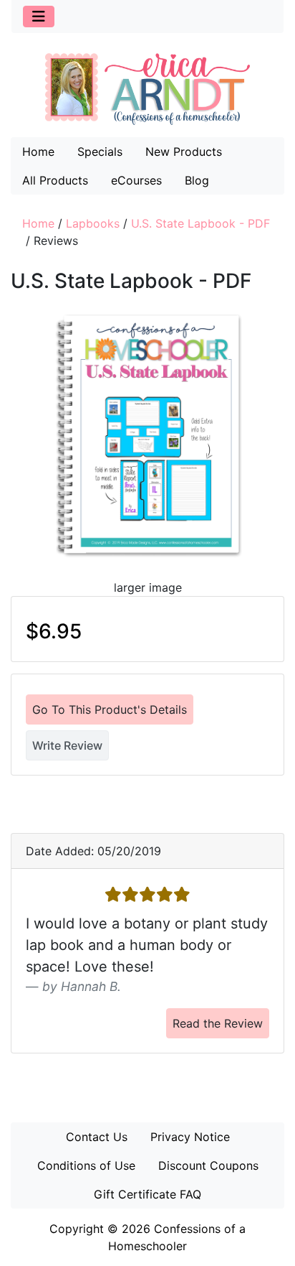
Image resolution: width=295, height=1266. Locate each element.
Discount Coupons (208, 1165)
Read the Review (218, 1023)
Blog (197, 180)
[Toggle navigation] (38, 16)
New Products (183, 151)
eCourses (136, 180)
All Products (55, 180)
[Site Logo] (147, 89)
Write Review (67, 745)
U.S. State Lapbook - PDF (200, 223)
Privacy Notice (190, 1137)
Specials (99, 151)
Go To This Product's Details (109, 709)
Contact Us (96, 1137)
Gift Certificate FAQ (147, 1194)
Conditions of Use (86, 1165)
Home (38, 151)
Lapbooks (93, 223)
